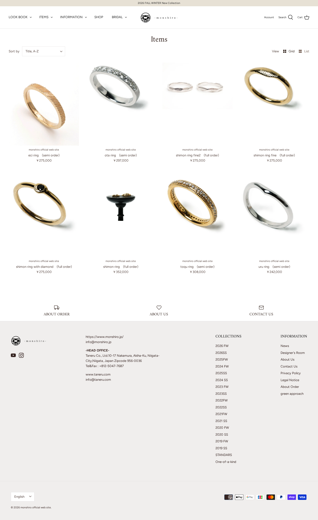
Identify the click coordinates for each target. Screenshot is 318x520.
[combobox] (43, 51)
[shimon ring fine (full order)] (274, 104)
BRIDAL (117, 17)
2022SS (221, 407)
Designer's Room (293, 353)
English (19, 497)
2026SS (221, 353)
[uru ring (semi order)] (274, 215)
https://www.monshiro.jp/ (105, 337)
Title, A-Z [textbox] (32, 51)
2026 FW (221, 346)
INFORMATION (71, 17)
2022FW (221, 400)
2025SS (221, 373)
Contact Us (289, 366)
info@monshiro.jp (98, 342)
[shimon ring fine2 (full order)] (197, 104)
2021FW (221, 414)
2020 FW (222, 428)
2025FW (221, 359)
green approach (292, 394)
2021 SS (221, 421)
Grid (292, 51)
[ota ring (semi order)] (120, 104)
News (285, 346)
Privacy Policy (291, 373)
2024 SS (221, 380)
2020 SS (221, 435)
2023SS (221, 394)
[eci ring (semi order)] (44, 104)
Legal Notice (290, 380)
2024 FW (222, 366)
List (306, 51)
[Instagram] (21, 355)
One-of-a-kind (225, 462)
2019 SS (221, 448)
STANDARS (223, 455)
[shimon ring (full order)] (120, 215)
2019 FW (221, 441)
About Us (287, 359)
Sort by (14, 51)
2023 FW (221, 387)
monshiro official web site (36, 507)
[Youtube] (13, 355)
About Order (290, 387)
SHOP (98, 17)
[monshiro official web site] (159, 17)
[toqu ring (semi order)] (197, 215)
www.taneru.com (98, 374)
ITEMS (43, 17)
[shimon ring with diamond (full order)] (44, 215)
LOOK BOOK (18, 17)
